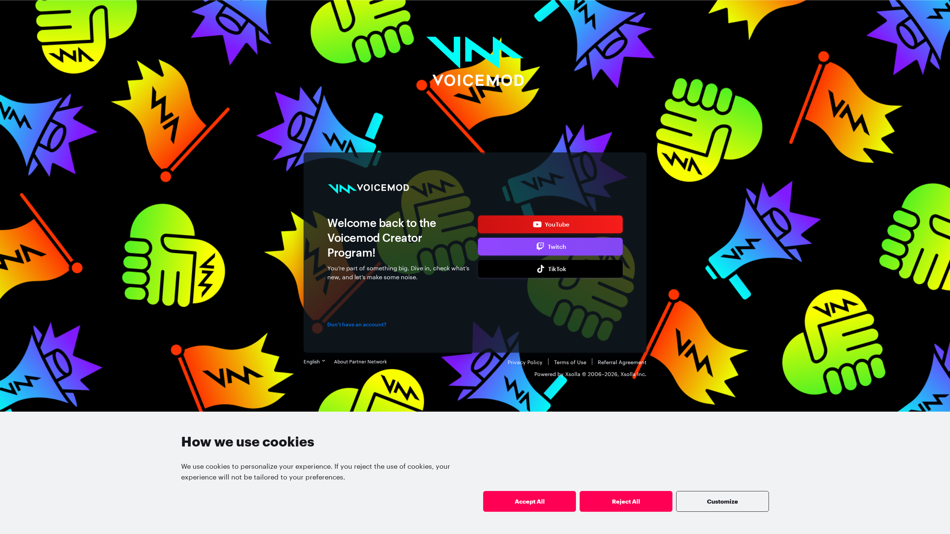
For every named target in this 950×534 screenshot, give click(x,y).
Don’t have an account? (356, 324)
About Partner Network (360, 361)
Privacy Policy (525, 361)
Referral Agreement (622, 361)
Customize (722, 501)
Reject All (626, 501)
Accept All (530, 501)
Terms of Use (570, 361)
